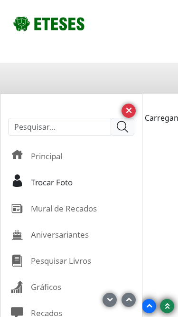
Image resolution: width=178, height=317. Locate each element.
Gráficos (46, 286)
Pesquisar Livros (61, 260)
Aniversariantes (60, 234)
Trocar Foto (52, 182)
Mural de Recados (64, 208)
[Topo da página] (167, 306)
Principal (46, 156)
